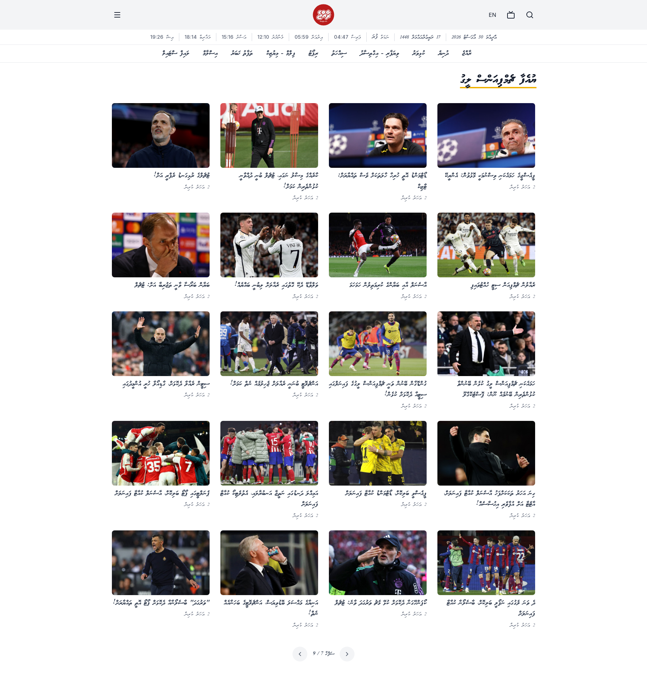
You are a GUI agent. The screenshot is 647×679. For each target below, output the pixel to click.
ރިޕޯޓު (313, 54)
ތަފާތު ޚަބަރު (242, 54)
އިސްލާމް (210, 54)
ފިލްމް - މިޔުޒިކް (280, 54)
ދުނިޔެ (443, 54)
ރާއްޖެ (466, 54)
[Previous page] (347, 654)
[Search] (529, 15)
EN (492, 14)
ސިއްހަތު (339, 54)
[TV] (511, 15)
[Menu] (117, 15)
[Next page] (299, 654)
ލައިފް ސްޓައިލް (175, 54)
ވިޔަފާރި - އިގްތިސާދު (379, 54)
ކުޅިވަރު (418, 54)
